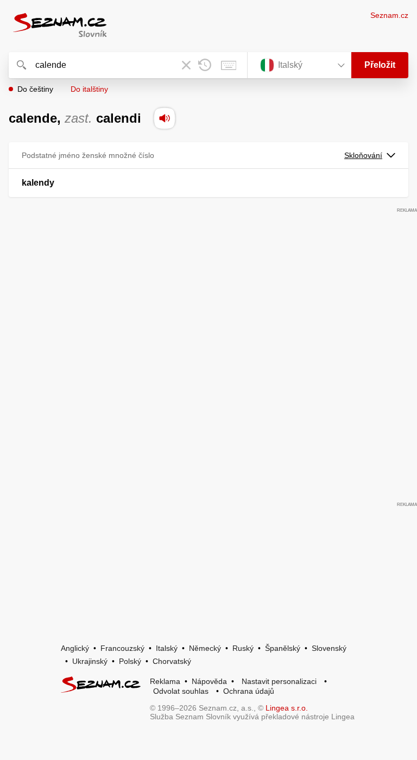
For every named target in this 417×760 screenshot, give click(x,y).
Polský (130, 661)
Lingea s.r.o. (287, 708)
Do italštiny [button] (89, 89)
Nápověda (209, 681)
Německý (205, 648)
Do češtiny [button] (35, 89)
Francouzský (122, 648)
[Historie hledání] (205, 65)
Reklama (165, 681)
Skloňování (363, 155)
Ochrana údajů (248, 691)
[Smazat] (186, 65)
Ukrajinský (90, 661)
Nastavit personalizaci (279, 681)
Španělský (282, 648)
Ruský (243, 648)
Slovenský (329, 648)
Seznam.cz (389, 15)
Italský (167, 648)
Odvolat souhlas (180, 691)
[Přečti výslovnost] (164, 118)
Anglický (75, 648)
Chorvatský (172, 661)
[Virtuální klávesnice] (229, 65)
